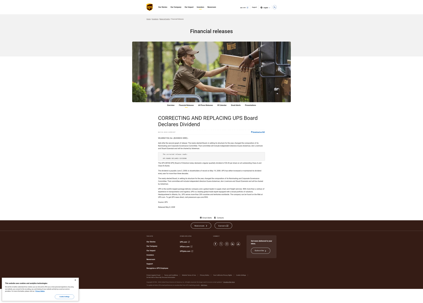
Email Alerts (236, 105)
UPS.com (185, 242)
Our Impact (189, 7)
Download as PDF (258, 132)
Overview (170, 105)
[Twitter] (221, 245)
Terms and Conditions (171, 275)
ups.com (245, 7)
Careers (222, 226)
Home (149, 19)
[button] (274, 7)
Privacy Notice (204, 275)
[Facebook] (215, 245)
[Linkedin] (232, 245)
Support (255, 7)
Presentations (250, 105)
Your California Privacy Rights (222, 275)
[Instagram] (227, 245)
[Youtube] (238, 245)
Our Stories (162, 7)
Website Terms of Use (189, 275)
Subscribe (259, 251)
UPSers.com (186, 247)
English (265, 7)
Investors (200, 7)
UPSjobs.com (186, 251)
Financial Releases (186, 105)
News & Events (165, 19)
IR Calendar (222, 105)
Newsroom (211, 7)
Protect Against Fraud (153, 275)
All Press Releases (205, 105)
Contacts (220, 218)
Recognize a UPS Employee (157, 268)
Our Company (176, 7)
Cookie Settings (241, 275)
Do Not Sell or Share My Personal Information (161, 277)
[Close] (75, 280)
